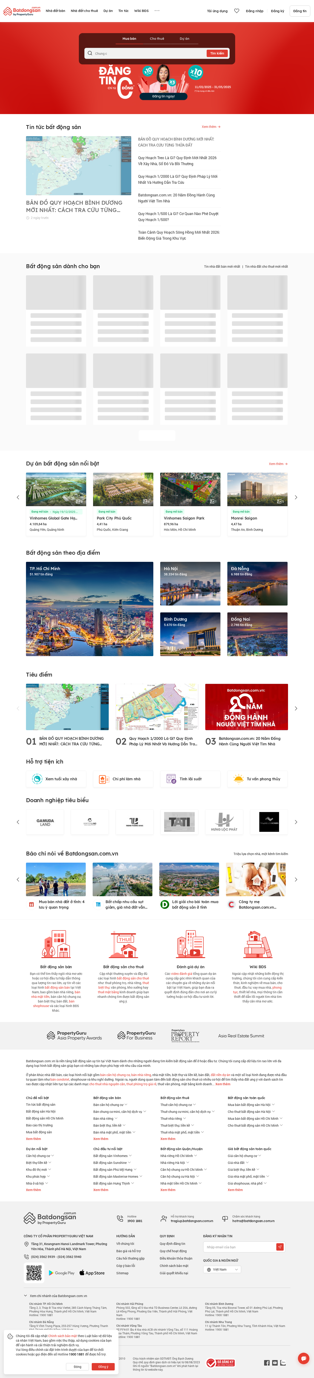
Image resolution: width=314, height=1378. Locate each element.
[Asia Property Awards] (74, 1035)
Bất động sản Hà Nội (41, 1111)
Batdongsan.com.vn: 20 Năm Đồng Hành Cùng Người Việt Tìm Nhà (176, 197)
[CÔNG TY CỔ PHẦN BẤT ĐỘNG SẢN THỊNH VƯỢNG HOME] (89, 822)
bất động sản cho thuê (133, 978)
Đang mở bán (39, 511)
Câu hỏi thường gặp (130, 1258)
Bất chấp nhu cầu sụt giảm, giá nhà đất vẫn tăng (125, 904)
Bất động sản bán (107, 1098)
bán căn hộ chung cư (115, 1075)
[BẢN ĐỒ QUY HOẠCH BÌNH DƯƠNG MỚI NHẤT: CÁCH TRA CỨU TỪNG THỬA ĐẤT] (67, 706)
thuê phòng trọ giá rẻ (141, 1084)
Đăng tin (300, 11)
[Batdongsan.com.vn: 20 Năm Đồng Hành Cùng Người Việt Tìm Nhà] (246, 706)
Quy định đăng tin (172, 1243)
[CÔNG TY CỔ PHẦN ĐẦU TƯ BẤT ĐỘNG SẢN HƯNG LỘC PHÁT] (179, 822)
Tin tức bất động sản (40, 1104)
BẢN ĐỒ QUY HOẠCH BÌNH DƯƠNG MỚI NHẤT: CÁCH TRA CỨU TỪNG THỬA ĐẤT (176, 142)
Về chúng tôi (125, 1243)
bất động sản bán (57, 987)
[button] (18, 497)
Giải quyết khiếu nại (174, 1273)
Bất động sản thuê (174, 1098)
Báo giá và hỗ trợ (128, 1251)
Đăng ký (277, 11)
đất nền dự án (220, 1075)
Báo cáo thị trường (39, 1125)
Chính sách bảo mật (174, 1265)
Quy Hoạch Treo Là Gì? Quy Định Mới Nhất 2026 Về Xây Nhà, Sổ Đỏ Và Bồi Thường (177, 160)
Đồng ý (103, 1366)
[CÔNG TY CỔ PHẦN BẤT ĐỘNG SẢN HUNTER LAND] (45, 822)
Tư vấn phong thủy (263, 779)
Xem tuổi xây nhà (61, 779)
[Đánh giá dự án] (191, 943)
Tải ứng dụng (217, 11)
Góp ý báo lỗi (125, 1265)
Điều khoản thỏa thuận (176, 1258)
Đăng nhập (254, 11)
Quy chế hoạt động (173, 1251)
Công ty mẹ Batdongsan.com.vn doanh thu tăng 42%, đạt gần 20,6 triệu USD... (261, 904)
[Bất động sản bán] (56, 943)
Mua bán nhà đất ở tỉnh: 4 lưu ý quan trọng (62, 904)
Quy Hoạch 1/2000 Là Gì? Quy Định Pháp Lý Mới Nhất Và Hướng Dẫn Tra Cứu (177, 179)
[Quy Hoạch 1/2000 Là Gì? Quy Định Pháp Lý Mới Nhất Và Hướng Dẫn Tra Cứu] (157, 706)
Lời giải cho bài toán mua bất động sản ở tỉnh (195, 904)
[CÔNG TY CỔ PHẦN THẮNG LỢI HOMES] (224, 822)
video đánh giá (181, 973)
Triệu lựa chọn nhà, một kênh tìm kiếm (261, 854)
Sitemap (122, 1273)
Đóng (77, 1366)
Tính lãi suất (190, 779)
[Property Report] (185, 1035)
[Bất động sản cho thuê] (123, 943)
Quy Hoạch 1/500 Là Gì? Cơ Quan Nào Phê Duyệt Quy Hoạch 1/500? (178, 216)
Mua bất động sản (39, 1132)
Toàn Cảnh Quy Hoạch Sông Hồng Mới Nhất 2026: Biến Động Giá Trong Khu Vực (179, 235)
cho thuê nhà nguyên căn (107, 1084)
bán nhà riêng (141, 1075)
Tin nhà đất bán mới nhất (222, 266)
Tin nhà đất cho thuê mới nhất (266, 266)
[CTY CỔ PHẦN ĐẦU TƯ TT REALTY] (269, 822)
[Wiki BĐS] (258, 943)
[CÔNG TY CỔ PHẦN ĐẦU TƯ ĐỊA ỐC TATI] (134, 822)
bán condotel (59, 1079)
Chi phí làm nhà (126, 779)
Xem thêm (222, 1084)
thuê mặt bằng (108, 992)
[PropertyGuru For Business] (136, 1035)
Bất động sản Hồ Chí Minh (44, 1118)
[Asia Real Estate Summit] (241, 1035)
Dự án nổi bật (36, 1149)
